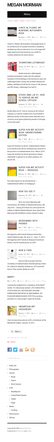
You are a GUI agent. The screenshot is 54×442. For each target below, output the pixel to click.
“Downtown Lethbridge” (32, 62)
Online (13, 380)
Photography (14, 369)
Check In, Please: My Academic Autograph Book (30, 30)
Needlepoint (15, 392)
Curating (14, 410)
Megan (36, 37)
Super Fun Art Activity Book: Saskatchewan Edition (31, 133)
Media (11, 406)
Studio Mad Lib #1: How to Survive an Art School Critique (32, 98)
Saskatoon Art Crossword (27, 308)
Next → (18, 331)
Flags (13, 403)
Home (16, 21)
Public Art (12, 366)
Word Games (23, 40)
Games (22, 21)
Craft (11, 388)
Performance (14, 414)
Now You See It (27, 191)
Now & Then (25, 250)
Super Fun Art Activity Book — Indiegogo (31, 168)
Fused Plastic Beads (18, 395)
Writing (30, 40)
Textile (13, 399)
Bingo (40, 227)
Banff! (10, 277)
